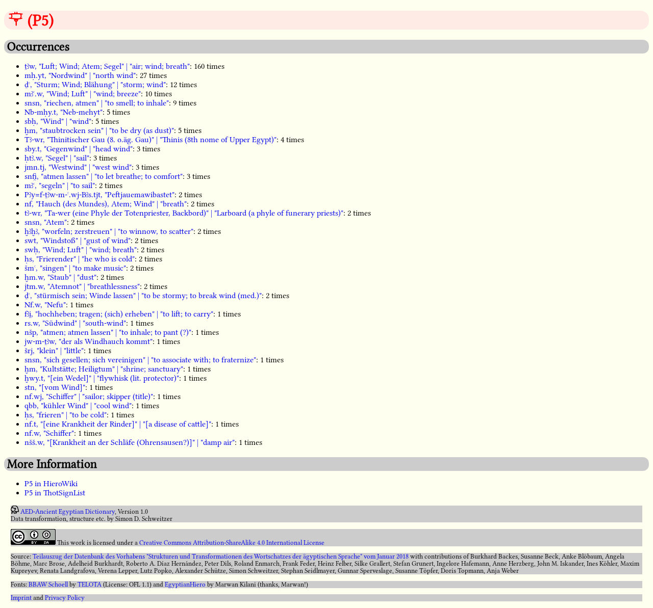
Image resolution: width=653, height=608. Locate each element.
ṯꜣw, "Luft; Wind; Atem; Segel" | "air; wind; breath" (107, 66)
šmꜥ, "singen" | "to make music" (75, 268)
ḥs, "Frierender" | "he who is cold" (79, 258)
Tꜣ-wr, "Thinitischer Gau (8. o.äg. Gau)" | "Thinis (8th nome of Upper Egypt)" (150, 139)
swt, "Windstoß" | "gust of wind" (77, 240)
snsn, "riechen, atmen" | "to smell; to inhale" (96, 103)
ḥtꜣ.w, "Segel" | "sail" (56, 158)
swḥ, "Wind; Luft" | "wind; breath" (80, 249)
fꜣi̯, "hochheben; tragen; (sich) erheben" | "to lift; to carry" (118, 314)
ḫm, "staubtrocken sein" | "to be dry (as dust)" (99, 130)
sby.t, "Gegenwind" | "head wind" (78, 148)
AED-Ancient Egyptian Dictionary (67, 511)
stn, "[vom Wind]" (54, 387)
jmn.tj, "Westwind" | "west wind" (78, 167)
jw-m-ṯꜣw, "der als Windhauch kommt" (88, 341)
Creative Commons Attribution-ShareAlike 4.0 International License (231, 542)
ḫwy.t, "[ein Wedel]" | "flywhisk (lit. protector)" (101, 378)
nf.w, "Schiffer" (49, 433)
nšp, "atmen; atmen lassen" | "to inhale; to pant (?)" (107, 332)
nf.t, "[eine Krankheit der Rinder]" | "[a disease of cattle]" (117, 424)
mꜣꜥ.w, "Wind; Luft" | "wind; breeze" (82, 93)
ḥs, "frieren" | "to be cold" (65, 414)
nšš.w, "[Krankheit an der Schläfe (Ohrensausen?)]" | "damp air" (129, 442)
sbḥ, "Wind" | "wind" (57, 121)
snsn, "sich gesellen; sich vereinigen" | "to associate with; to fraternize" (140, 359)
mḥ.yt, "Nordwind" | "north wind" (80, 75)
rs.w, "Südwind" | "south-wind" (75, 323)
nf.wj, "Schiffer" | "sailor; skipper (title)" (88, 396)
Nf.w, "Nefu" (45, 304)
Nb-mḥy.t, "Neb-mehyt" (63, 112)
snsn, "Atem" (45, 222)
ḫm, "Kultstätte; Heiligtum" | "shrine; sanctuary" (103, 369)
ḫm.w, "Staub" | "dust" (60, 277)
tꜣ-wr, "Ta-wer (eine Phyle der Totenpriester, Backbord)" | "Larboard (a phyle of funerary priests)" (183, 213)
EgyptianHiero (185, 584)
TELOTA (90, 584)
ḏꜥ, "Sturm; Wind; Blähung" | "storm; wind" (95, 84)
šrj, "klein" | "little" (54, 350)
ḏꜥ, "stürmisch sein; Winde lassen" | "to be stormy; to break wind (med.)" (143, 295)
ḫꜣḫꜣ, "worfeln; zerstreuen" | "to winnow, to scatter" (108, 231)
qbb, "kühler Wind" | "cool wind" (78, 405)
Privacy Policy (65, 597)
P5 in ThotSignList (54, 492)
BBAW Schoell (48, 584)
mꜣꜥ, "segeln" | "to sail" (59, 185)
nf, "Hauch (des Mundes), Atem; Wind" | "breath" (105, 203)
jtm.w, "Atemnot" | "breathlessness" (82, 286)
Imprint (21, 597)
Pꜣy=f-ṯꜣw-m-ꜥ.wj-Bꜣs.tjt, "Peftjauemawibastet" (99, 194)
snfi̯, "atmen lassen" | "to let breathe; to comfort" (103, 176)
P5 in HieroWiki (51, 483)
